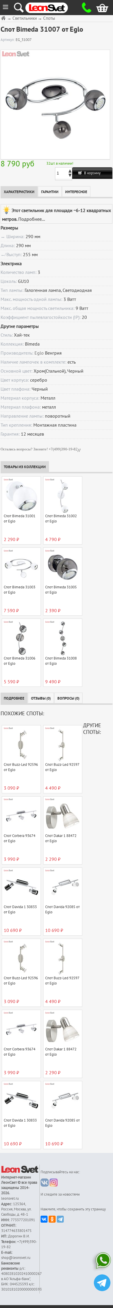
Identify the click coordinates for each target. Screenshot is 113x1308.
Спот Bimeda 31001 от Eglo (19, 519)
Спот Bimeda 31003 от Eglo (19, 590)
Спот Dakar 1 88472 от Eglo (60, 838)
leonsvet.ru (10, 1198)
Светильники (24, 18)
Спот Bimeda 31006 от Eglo (19, 661)
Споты (49, 18)
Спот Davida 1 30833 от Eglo (20, 909)
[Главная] (4, 18)
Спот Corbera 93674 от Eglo (19, 838)
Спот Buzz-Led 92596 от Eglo (21, 767)
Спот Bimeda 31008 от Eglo (61, 661)
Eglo (39, 353)
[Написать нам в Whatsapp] (102, 1261)
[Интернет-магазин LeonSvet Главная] (52, 7)
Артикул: (8, 39)
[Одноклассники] (52, 1219)
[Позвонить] (84, 7)
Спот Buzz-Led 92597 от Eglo (62, 767)
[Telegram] (60, 1219)
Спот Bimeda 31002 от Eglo (61, 519)
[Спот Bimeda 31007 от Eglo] (55, 104)
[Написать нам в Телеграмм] (102, 1283)
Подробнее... (31, 219)
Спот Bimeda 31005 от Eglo (61, 590)
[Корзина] (98, 7)
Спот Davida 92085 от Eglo (62, 909)
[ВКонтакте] (44, 1219)
